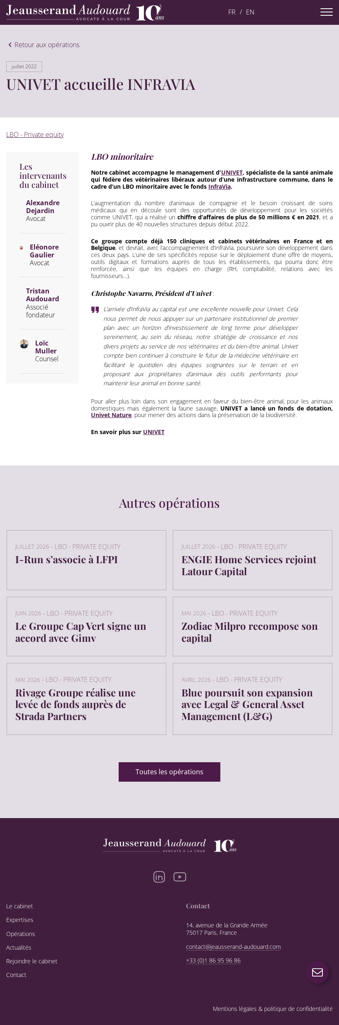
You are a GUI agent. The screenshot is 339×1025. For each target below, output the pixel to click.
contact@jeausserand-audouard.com (233, 947)
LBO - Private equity (35, 134)
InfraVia (219, 186)
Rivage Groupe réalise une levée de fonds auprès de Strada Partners (75, 704)
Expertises (19, 920)
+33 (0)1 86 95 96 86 (213, 960)
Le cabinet (19, 906)
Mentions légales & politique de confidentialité (273, 1009)
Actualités (18, 947)
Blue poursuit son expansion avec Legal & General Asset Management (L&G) (247, 704)
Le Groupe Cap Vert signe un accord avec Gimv (80, 631)
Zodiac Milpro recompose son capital (249, 631)
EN (250, 12)
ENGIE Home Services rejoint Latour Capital (248, 565)
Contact (16, 975)
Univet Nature (111, 415)
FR (232, 12)
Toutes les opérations (169, 771)
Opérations (20, 934)
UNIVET (232, 172)
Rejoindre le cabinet (31, 961)
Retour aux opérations (46, 45)
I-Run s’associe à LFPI (66, 559)
